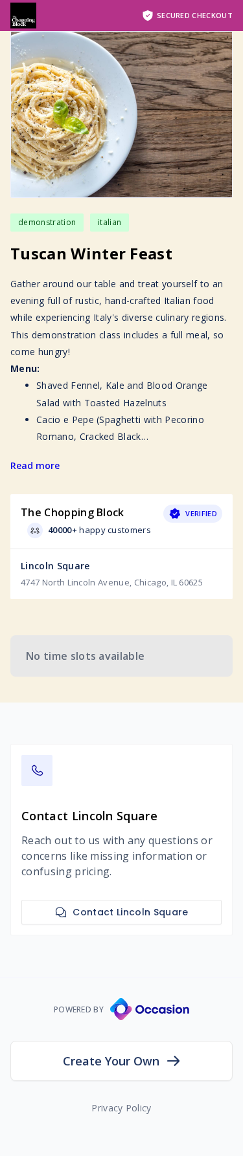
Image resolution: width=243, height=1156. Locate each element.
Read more (35, 465)
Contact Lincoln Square (130, 912)
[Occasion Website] (149, 1009)
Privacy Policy (121, 1108)
